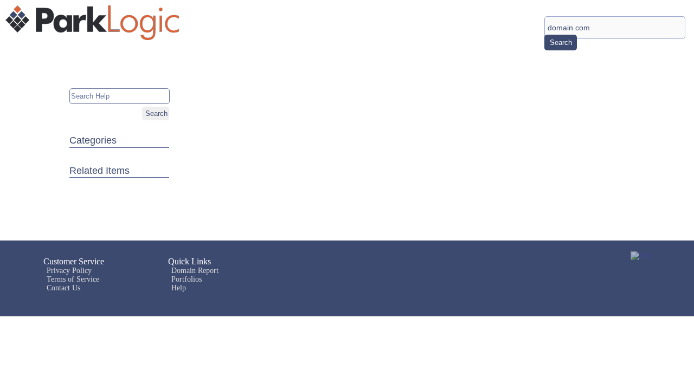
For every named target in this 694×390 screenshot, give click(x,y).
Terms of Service (73, 279)
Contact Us (63, 288)
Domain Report (195, 270)
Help (178, 288)
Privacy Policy (69, 270)
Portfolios (186, 279)
